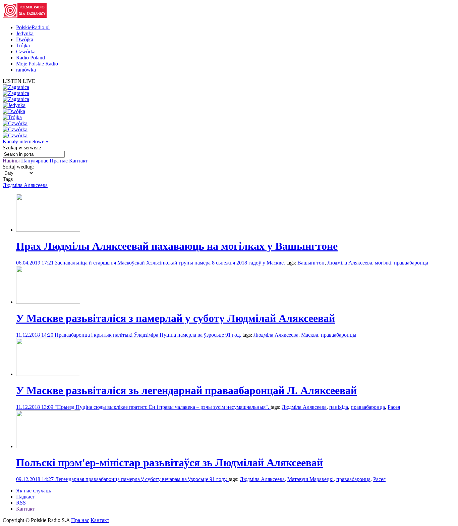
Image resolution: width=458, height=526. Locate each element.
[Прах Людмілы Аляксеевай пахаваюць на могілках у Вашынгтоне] (48, 230)
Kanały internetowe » (25, 141)
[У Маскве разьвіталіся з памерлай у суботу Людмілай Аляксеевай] (48, 302)
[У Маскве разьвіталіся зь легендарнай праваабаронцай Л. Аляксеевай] (48, 374)
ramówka (26, 70)
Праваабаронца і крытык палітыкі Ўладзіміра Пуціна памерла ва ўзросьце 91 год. (148, 335)
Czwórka (26, 51)
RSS (21, 503)
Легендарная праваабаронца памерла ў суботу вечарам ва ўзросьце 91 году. (142, 479)
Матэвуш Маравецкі (310, 479)
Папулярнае (35, 160)
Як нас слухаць (33, 490)
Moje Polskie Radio (37, 63)
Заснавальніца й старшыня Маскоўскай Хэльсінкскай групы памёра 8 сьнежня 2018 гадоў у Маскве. (170, 263)
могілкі (383, 263)
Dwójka (24, 39)
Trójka (23, 45)
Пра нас (59, 160)
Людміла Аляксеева (25, 185)
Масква (309, 335)
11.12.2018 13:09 (35, 407)
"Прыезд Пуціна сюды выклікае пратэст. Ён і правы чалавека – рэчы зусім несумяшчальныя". (163, 407)
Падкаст (25, 496)
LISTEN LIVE (19, 81)
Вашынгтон (311, 263)
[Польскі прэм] (48, 446)
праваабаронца (411, 263)
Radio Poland (30, 57)
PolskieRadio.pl (33, 27)
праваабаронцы (338, 335)
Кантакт (78, 160)
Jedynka (25, 33)
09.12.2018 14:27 (35, 479)
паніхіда (338, 407)
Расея (394, 407)
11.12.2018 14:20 (35, 335)
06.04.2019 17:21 (35, 263)
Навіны (12, 160)
